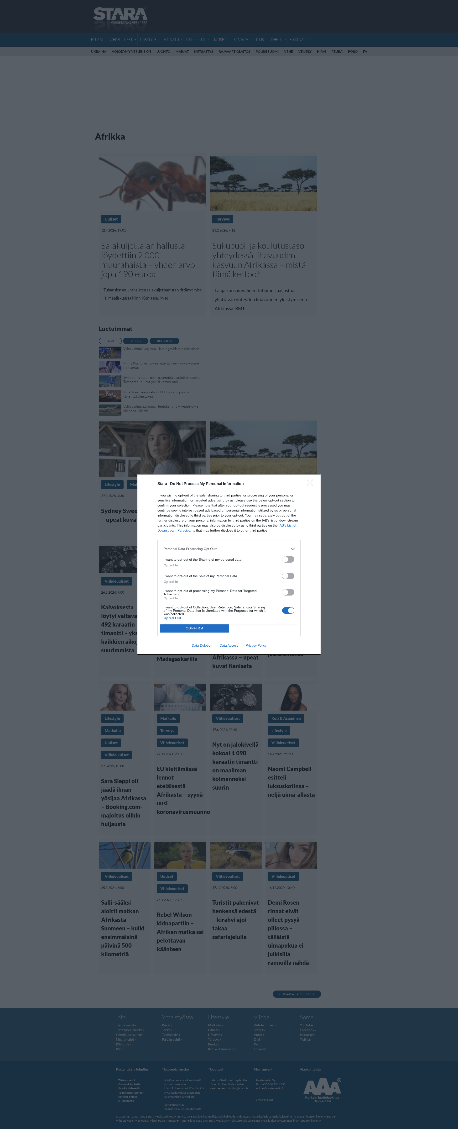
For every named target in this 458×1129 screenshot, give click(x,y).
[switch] (288, 559)
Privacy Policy (256, 645)
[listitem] (229, 548)
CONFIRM (194, 628)
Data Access (229, 645)
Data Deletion (202, 645)
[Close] (311, 484)
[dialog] (229, 564)
